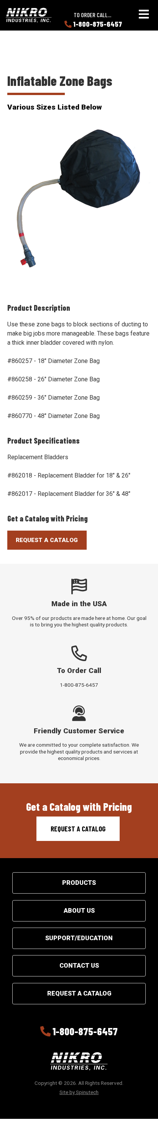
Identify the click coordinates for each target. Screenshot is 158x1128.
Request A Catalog (47, 540)
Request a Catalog (78, 829)
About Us (79, 910)
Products (79, 882)
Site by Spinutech (79, 1092)
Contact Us (79, 965)
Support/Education (79, 938)
